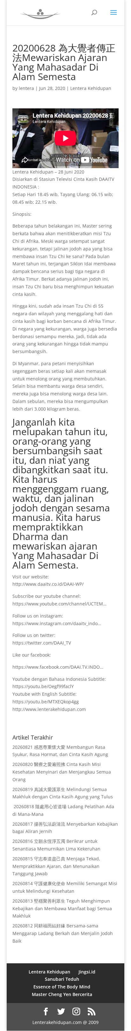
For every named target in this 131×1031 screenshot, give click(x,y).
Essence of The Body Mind (61, 987)
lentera (26, 88)
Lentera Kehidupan (90, 88)
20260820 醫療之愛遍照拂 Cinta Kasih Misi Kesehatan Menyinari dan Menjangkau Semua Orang (61, 771)
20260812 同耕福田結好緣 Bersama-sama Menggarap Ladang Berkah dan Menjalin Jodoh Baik (62, 933)
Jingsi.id (87, 972)
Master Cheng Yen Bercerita (62, 994)
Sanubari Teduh (62, 979)
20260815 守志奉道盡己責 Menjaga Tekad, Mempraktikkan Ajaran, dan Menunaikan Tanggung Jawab (56, 866)
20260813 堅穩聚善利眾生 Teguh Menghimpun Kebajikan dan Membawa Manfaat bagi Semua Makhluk (62, 908)
